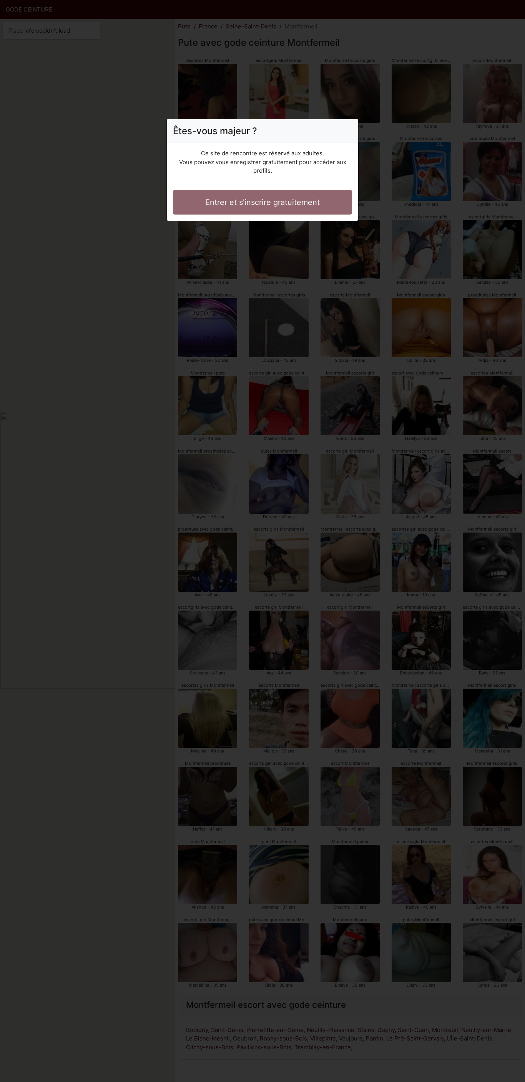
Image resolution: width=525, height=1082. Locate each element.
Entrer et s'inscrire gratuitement (262, 202)
